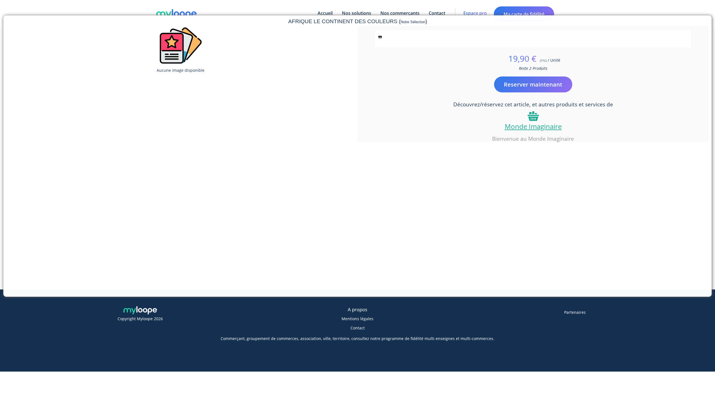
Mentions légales (357, 318)
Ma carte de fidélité (524, 14)
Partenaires (575, 312)
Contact (358, 328)
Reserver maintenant (533, 84)
